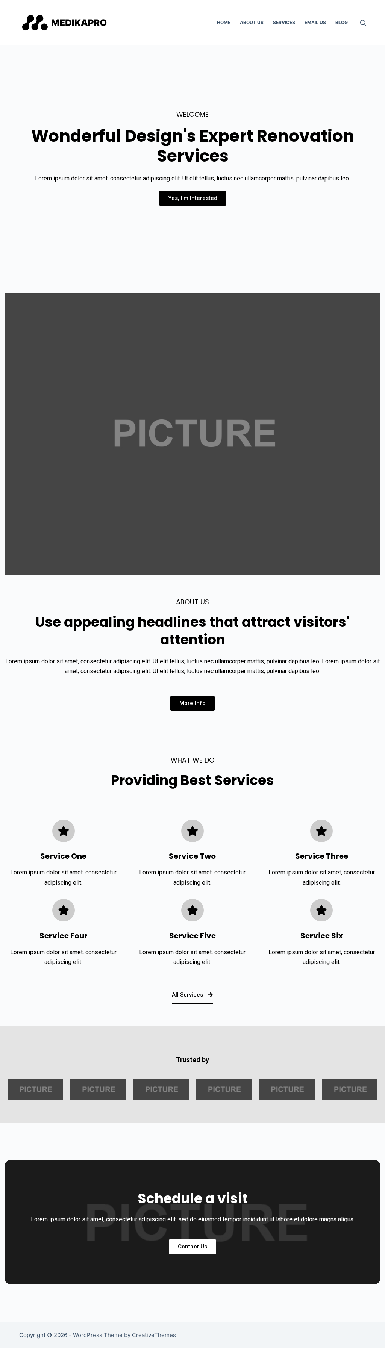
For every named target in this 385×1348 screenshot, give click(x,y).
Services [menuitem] (284, 22)
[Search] (363, 23)
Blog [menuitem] (341, 22)
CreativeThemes (154, 1335)
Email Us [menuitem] (315, 22)
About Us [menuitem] (252, 22)
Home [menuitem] (223, 22)
